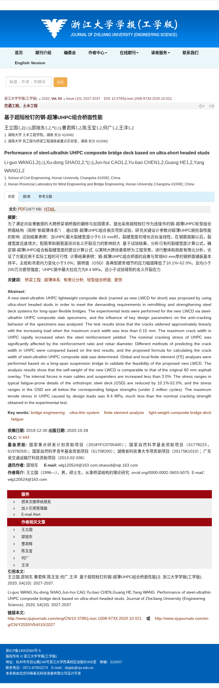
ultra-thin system (85, 412)
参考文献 (45, 197)
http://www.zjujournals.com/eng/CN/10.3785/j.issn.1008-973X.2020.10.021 (75, 618)
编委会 (70, 52)
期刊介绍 (43, 52)
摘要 (11, 197)
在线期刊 (128, 52)
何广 (25, 558)
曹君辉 (27, 544)
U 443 (24, 437)
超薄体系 (52, 279)
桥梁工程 (33, 279)
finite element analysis (124, 412)
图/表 (27, 197)
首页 (19, 52)
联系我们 (190, 52)
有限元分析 (74, 279)
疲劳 (118, 279)
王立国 (27, 529)
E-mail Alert (30, 514)
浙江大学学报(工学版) (20, 99)
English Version (30, 63)
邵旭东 (27, 536)
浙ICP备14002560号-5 (23, 651)
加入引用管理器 (34, 508)
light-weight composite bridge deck (180, 412)
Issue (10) (74, 99)
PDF (22, 209)
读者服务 (159, 52)
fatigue (17, 419)
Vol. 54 (56, 99)
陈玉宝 (27, 551)
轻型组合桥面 (99, 279)
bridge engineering (48, 412)
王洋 (25, 565)
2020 (46, 99)
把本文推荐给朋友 (36, 502)
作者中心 (96, 52)
